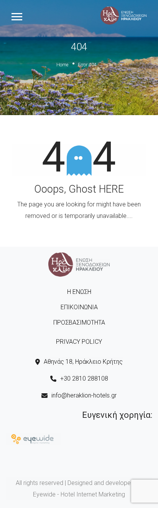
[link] (123, 15)
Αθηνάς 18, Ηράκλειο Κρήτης (83, 361)
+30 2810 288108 (84, 378)
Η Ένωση (79, 291)
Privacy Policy (79, 341)
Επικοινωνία (79, 307)
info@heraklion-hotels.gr (84, 395)
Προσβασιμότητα (79, 322)
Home (62, 65)
